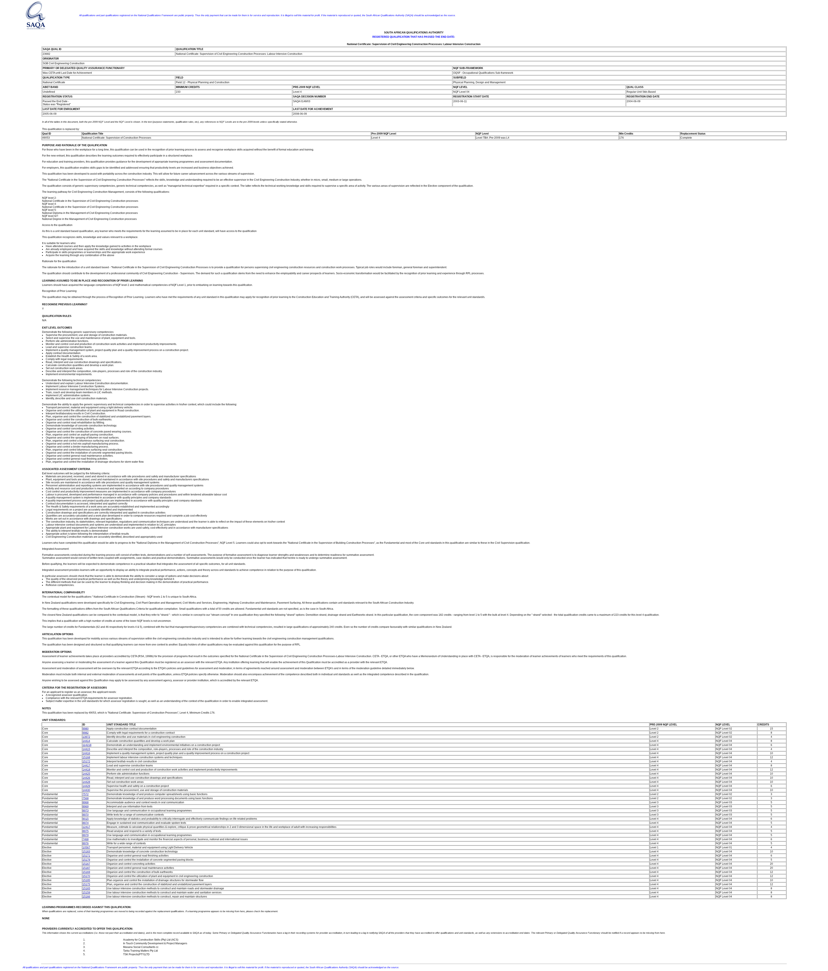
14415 (86, 749)
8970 (86, 814)
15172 (86, 761)
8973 (86, 810)
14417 (86, 765)
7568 (86, 798)
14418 (86, 769)
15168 (86, 757)
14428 (86, 781)
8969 (86, 806)
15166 (86, 896)
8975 (86, 831)
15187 (86, 867)
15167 (86, 863)
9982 (86, 732)
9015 (86, 818)
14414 (86, 740)
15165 (86, 888)
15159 (86, 892)
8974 (86, 822)
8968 (86, 802)
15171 (86, 855)
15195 (86, 880)
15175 (86, 884)
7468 (86, 839)
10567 (86, 847)
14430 (86, 790)
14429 (86, 786)
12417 (86, 826)
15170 (86, 876)
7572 (86, 794)
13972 (86, 736)
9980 (86, 728)
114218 (87, 745)
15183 (86, 851)
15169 (86, 872)
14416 (86, 753)
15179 (86, 859)
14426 (86, 777)
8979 (86, 835)
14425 (86, 773)
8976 (86, 843)
